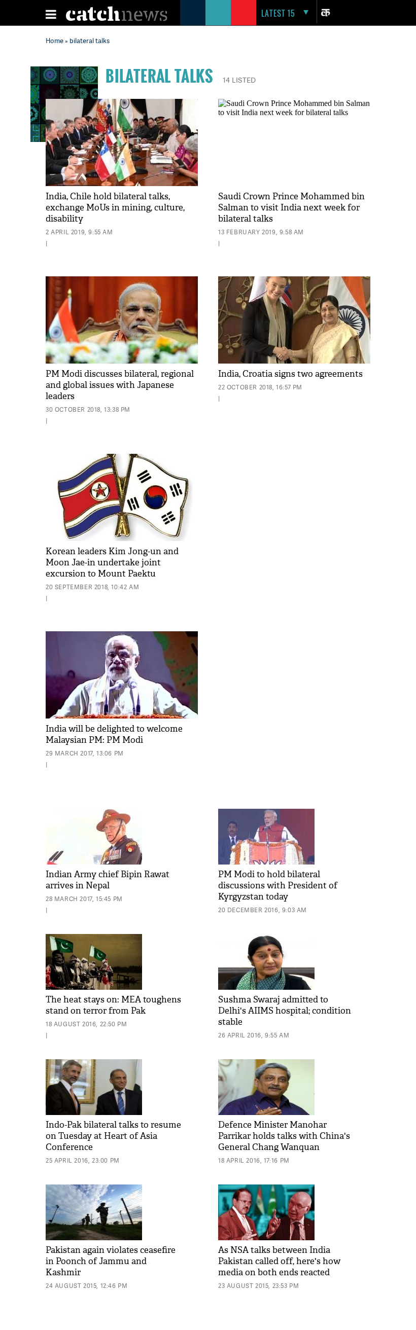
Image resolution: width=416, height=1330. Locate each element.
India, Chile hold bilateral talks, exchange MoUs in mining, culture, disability (115, 207)
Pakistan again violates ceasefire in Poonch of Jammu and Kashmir (111, 1261)
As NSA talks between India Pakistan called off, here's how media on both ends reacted (279, 1261)
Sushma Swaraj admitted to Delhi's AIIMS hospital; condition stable (284, 1010)
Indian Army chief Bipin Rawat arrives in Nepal (107, 880)
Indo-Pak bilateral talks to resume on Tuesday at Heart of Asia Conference (113, 1136)
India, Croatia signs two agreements (290, 374)
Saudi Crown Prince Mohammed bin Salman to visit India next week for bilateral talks (291, 207)
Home (54, 40)
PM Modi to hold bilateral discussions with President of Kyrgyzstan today (277, 885)
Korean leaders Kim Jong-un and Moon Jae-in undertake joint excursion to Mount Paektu (112, 562)
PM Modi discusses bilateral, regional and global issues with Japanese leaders (120, 385)
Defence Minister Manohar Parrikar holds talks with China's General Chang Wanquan (284, 1136)
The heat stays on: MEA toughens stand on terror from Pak (113, 1005)
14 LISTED (239, 80)
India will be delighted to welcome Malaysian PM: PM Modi (114, 734)
